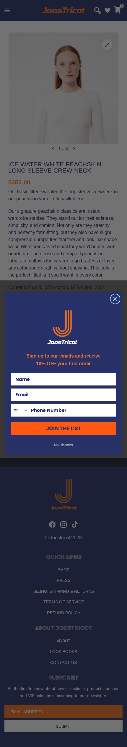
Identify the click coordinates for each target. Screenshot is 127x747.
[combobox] (20, 410)
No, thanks (63, 444)
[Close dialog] (115, 298)
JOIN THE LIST (63, 428)
